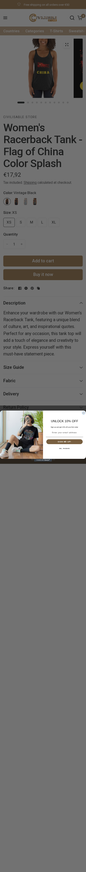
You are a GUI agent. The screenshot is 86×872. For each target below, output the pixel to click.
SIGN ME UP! (64, 442)
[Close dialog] (83, 413)
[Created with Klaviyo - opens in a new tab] (43, 460)
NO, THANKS (64, 448)
